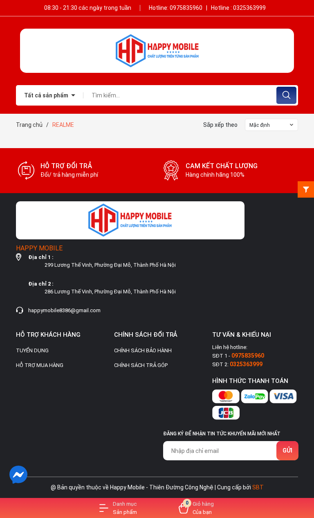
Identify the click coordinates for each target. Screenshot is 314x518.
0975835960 (187, 8)
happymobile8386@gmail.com (64, 310)
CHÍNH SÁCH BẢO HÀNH (143, 350)
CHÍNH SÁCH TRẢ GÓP (141, 365)
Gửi (287, 450)
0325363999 (249, 8)
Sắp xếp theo (220, 125)
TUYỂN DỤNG (32, 350)
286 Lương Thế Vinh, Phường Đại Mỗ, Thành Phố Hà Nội (110, 291)
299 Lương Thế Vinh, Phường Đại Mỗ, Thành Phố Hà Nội (110, 265)
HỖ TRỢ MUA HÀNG (39, 365)
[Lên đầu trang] (301, 474)
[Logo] (157, 51)
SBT (258, 487)
